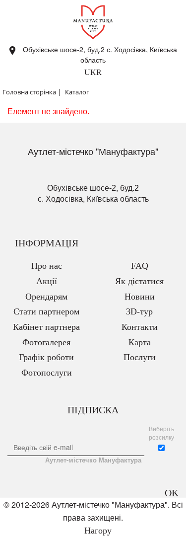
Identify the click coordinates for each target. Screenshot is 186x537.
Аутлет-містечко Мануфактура (93, 460)
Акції (46, 281)
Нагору (97, 531)
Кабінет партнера (46, 327)
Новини (139, 297)
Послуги (140, 357)
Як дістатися (139, 281)
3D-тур (139, 311)
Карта (139, 342)
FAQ (139, 266)
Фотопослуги (46, 373)
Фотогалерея (46, 342)
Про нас (46, 266)
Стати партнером (46, 311)
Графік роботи (46, 357)
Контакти (140, 327)
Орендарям (46, 297)
